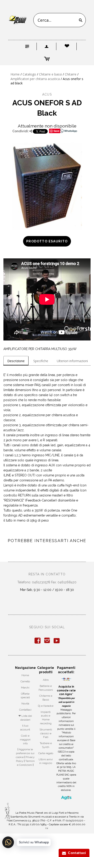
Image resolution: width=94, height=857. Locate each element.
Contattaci (25, 709)
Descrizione (16, 361)
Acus (47, 94)
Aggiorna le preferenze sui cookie (25, 753)
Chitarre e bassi (50, 74)
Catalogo (29, 74)
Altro (46, 679)
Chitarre (70, 74)
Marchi (25, 687)
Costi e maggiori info (25, 739)
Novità (25, 703)
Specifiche (40, 361)
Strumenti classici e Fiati (45, 733)
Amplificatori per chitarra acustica (35, 79)
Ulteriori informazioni (72, 361)
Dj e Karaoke (45, 705)
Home (15, 74)
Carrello (25, 681)
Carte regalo (45, 753)
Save (56, 130)
